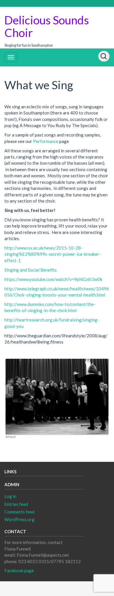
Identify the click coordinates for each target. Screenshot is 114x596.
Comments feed (19, 511)
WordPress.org (19, 519)
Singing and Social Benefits (30, 269)
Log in (10, 496)
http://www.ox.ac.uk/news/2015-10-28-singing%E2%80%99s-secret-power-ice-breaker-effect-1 (52, 254)
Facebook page (19, 570)
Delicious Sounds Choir (46, 26)
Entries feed (16, 504)
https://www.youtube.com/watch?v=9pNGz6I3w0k (53, 279)
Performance (45, 141)
